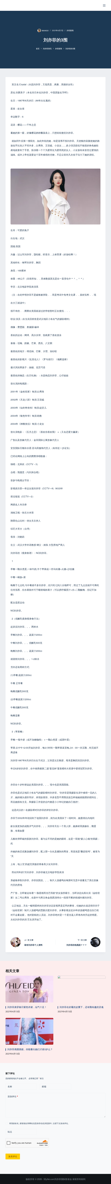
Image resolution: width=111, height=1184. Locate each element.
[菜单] (104, 5)
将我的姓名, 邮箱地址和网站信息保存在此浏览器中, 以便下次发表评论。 (39, 1123)
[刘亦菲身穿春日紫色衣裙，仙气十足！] (29, 989)
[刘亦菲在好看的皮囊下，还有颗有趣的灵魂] (82, 989)
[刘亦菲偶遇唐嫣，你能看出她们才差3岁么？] (29, 1031)
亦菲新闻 (70, 30)
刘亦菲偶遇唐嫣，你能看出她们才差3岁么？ (30, 1049)
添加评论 (13, 1096)
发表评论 (12, 1156)
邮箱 (44, 1086)
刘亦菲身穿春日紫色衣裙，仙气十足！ (27, 1007)
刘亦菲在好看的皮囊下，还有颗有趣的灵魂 (81, 1007)
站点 (10, 1131)
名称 (10, 1086)
